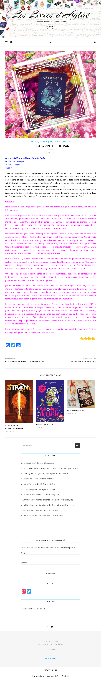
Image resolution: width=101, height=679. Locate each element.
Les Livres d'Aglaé (50, 14)
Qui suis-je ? (52, 676)
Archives (51, 649)
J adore (58, 142)
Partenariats (38, 676)
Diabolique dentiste (47, 424)
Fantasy (34, 142)
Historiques (46, 142)
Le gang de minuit (77, 410)
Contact (65, 676)
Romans (67, 142)
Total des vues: (28, 608)
